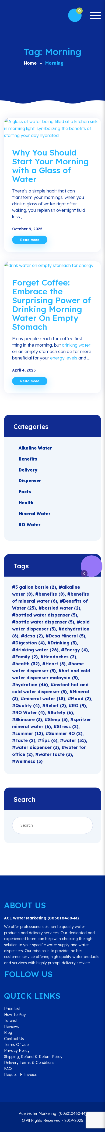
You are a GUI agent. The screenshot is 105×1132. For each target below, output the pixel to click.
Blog (8, 1032)
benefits (51, 594)
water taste (55, 754)
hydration (31, 684)
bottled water (61, 608)
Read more (29, 240)
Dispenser (30, 480)
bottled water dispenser (46, 615)
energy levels (63, 358)
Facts (25, 491)
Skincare (28, 719)
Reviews (11, 1026)
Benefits (28, 459)
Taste (25, 740)
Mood (81, 698)
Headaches (60, 656)
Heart (55, 663)
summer (29, 733)
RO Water (30, 524)
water (74, 740)
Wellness (29, 761)
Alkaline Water (35, 448)
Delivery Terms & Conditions (29, 1062)
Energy (76, 649)
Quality (27, 705)
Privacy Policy (17, 1050)
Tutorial (10, 1020)
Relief (56, 705)
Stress (67, 726)
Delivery (28, 469)
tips (49, 740)
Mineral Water (35, 513)
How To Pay (15, 1014)
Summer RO (65, 733)
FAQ (8, 1068)
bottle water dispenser (44, 622)
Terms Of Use (16, 1044)
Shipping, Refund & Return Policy (33, 1056)
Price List (12, 1008)
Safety (62, 712)
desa (33, 636)
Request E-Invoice (20, 1074)
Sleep (58, 719)
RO (79, 705)
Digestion (30, 642)
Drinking (64, 642)
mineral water (44, 698)
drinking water (76, 345)
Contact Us (14, 1038)
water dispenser (37, 747)
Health (26, 502)
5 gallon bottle (35, 587)
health (27, 663)
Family (26, 656)
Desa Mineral (67, 636)
